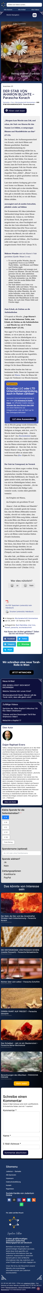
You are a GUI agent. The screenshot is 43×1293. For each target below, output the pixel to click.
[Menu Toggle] (35, 15)
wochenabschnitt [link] (25, 627)
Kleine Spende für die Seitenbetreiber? (13, 811)
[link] (3, 4)
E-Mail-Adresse (12, 1144)
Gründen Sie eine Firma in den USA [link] (20, 405)
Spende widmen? (11, 859)
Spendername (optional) (14, 848)
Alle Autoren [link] (8, 10)
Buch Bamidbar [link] (21, 625)
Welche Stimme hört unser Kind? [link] (17, 691)
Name (7, 1136)
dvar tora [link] (31, 625)
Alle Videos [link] (35, 10)
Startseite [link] (6, 102)
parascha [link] (14, 627)
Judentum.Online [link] (29, 1283)
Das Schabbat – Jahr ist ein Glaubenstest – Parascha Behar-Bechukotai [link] (19, 1044)
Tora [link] (12, 102)
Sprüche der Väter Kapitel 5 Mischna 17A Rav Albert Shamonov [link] (20, 709)
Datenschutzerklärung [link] (13, 1182)
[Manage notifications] (38, 1288)
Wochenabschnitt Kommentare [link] (25, 102)
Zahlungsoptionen (11, 871)
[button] (9, 639)
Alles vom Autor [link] (10, 802)
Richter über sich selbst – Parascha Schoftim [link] (20, 982)
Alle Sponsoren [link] (11, 1175)
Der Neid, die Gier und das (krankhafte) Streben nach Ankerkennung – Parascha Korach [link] (18, 918)
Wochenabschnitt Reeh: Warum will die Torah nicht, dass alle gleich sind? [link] (19, 696)
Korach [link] (7, 627)
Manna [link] (17, 375)
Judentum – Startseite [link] (13, 1171)
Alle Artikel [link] (22, 10)
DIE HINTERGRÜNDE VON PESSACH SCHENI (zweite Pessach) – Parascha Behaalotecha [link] (20, 951)
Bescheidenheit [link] (24, 436)
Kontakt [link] (8, 1185)
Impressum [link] (10, 1178)
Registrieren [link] (10, 1189)
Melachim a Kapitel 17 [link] (12, 720)
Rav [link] (20, 455)
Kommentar (9, 1110)
